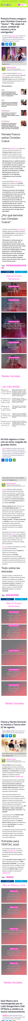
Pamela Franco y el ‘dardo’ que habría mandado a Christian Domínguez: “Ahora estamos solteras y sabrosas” (10, 114)
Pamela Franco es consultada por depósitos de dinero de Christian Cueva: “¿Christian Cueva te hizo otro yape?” (9, 104)
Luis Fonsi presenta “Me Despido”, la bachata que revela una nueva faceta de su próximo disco (14, 932)
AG (2, 267)
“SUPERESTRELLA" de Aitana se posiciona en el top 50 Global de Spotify (14, 346)
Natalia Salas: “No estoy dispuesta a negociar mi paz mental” (14, 689)
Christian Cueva (17, 265)
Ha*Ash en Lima (14, 595)
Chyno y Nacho (10, 877)
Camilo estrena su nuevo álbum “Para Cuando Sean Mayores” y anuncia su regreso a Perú (14, 968)
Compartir (8, 271)
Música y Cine (14, 891)
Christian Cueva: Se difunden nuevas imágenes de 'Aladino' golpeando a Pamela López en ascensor (19, 415)
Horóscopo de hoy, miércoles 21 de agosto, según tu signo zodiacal (19, 407)
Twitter (21, 271)
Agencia (24, 265)
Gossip (2, 89)
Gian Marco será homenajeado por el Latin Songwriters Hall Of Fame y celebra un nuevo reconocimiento (14, 896)
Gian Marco (5, 1015)
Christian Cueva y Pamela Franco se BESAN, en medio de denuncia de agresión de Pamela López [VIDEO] (19, 400)
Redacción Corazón (11, 67)
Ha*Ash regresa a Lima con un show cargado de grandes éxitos (14, 290)
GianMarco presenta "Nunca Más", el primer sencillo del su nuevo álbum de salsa (14, 953)
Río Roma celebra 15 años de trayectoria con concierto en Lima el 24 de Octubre (14, 911)
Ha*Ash (4, 448)
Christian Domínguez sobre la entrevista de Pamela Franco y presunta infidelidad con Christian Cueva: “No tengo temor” (9, 93)
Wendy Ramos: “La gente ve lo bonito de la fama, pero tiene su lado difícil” (14, 362)
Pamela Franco (14, 36)
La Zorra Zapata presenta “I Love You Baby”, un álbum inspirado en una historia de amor (14, 305)
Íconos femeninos (5, 110)
